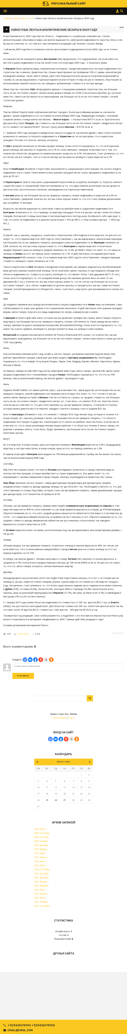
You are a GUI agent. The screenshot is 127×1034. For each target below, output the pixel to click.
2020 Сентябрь (42, 833)
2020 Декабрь (41, 845)
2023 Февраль (41, 885)
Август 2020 (63, 762)
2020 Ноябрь (41, 841)
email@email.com (20, 1030)
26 (56, 800)
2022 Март (39, 853)
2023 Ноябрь (41, 901)
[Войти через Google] (71, 739)
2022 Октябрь (41, 873)
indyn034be (23, 634)
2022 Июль (40, 865)
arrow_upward (120, 1027)
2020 (16, 18)
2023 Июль (40, 897)
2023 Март (39, 889)
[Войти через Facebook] (61, 739)
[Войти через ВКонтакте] (55, 739)
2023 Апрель (40, 893)
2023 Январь (40, 881)
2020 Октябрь (41, 837)
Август (24, 18)
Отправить (23, 676)
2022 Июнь (40, 861)
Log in (71, 717)
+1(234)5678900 (19, 1025)
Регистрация (59, 717)
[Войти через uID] (50, 739)
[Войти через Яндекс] (66, 739)
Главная (7, 18)
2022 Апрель (40, 857)
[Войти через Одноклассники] (76, 739)
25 (47, 800)
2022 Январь (40, 849)
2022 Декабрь (41, 877)
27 (64, 800)
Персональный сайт (68, 3)
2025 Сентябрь (42, 905)
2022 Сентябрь (42, 869)
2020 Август (40, 828)
